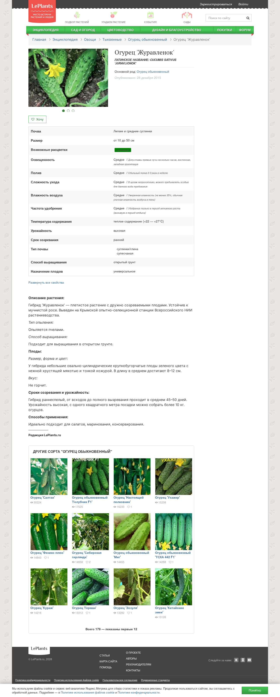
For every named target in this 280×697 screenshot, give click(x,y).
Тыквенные (112, 39)
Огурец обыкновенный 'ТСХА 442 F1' (173, 554)
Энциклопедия (46, 30)
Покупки (224, 30)
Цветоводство (120, 30)
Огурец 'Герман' (84, 607)
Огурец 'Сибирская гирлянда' (87, 554)
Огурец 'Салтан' (42, 497)
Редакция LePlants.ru (44, 435)
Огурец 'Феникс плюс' (47, 552)
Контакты (133, 670)
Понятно (255, 690)
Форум (245, 30)
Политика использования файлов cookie (76, 680)
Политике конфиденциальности (138, 692)
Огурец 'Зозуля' (126, 607)
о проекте (133, 652)
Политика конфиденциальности (32, 680)
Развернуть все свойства (46, 282)
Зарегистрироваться (216, 4)
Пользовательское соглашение (120, 680)
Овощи (90, 39)
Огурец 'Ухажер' (167, 497)
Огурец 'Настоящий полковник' (129, 499)
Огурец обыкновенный (147, 39)
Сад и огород (83, 30)
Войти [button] (243, 4)
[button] (68, 78)
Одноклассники (243, 660)
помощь (106, 667)
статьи (105, 655)
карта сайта (108, 661)
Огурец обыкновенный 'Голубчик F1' (90, 499)
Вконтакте (236, 660)
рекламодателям (138, 664)
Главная (39, 39)
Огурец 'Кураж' (41, 607)
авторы (131, 658)
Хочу (39, 119)
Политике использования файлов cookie (87, 692)
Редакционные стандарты (155, 680)
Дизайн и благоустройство (176, 30)
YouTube (249, 660)
